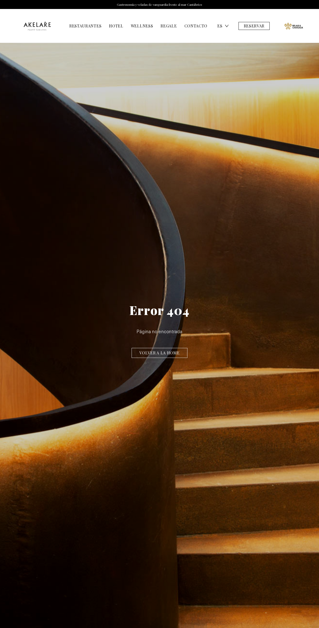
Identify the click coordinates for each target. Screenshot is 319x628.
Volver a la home (159, 352)
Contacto (196, 25)
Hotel (116, 25)
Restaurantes (85, 25)
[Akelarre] (37, 25)
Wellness (142, 25)
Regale (168, 25)
